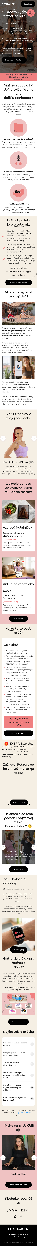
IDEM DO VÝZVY (18, 619)
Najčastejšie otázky (18, 1237)
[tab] (18, 1044)
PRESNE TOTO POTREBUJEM (18, 282)
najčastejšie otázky (23, 1113)
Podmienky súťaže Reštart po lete (18, 1234)
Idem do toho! (18, 869)
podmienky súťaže (17, 987)
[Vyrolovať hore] (8, 4)
